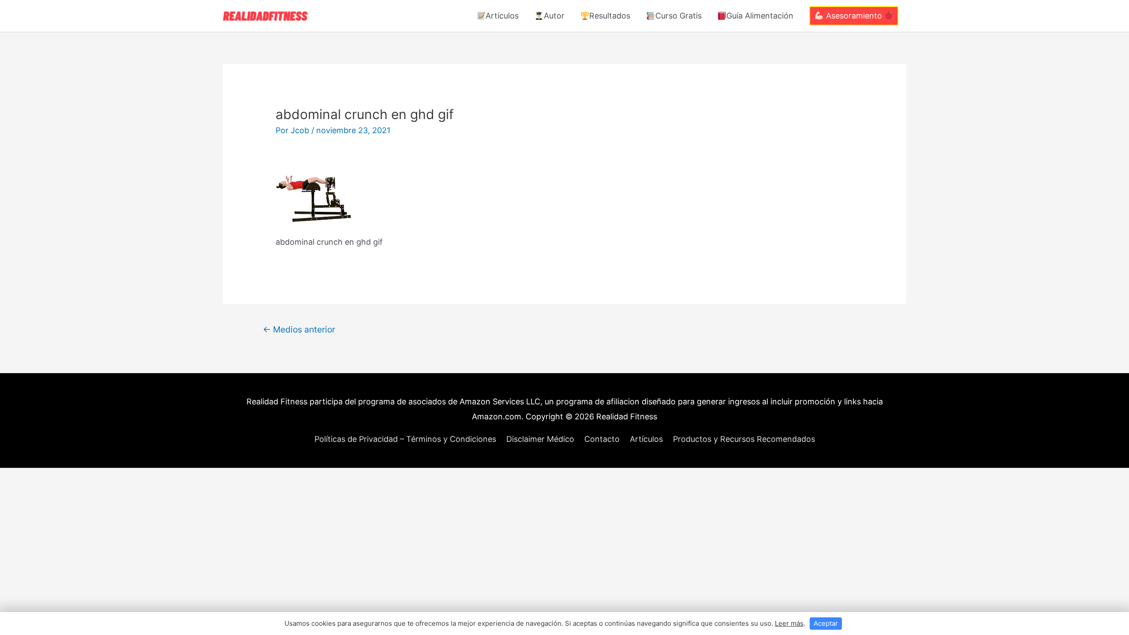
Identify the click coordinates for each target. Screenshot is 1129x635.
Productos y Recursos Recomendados (744, 439)
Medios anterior (299, 329)
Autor (554, 15)
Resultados (609, 15)
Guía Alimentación (759, 15)
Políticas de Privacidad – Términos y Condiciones (405, 439)
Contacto (602, 439)
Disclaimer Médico (540, 439)
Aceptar (826, 623)
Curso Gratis (678, 15)
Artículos (502, 15)
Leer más (789, 623)
